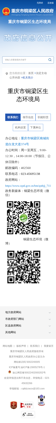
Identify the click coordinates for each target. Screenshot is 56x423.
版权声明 (21, 346)
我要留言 (48, 346)
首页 (31, 73)
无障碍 (40, 3)
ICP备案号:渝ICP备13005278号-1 (27, 367)
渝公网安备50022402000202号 (29, 372)
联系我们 (35, 346)
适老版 (50, 3)
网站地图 (7, 346)
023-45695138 (30, 174)
